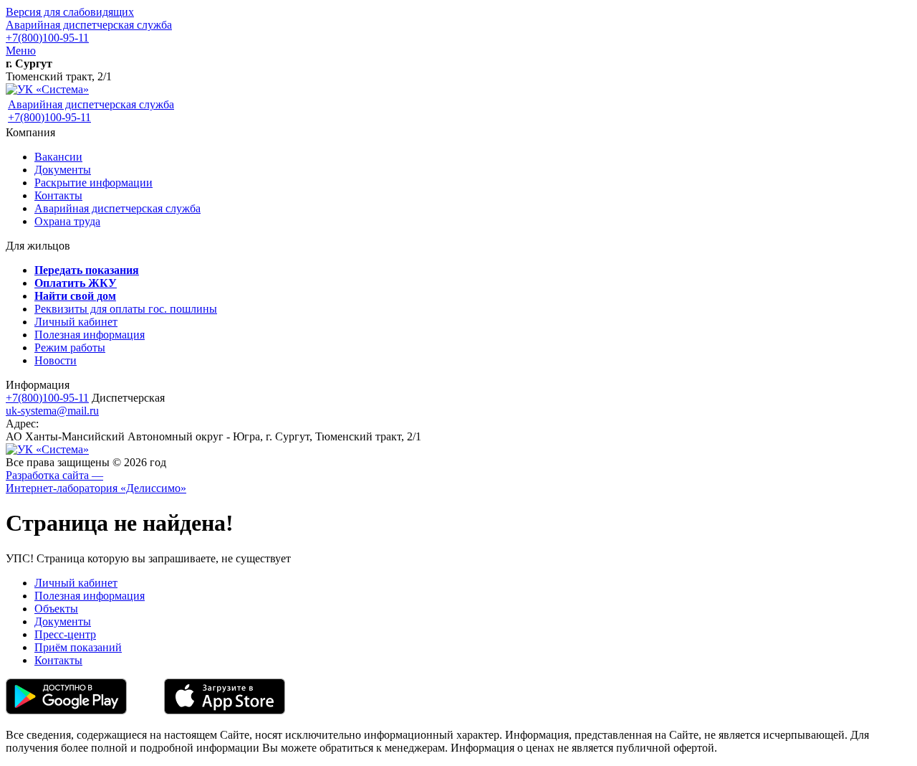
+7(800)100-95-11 (47, 38)
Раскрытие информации (93, 182)
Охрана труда (67, 221)
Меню (21, 50)
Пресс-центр (65, 634)
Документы (62, 170)
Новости (55, 360)
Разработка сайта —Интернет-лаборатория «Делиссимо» (96, 481)
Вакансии (58, 157)
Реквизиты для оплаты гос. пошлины (125, 309)
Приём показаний (78, 647)
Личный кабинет (75, 322)
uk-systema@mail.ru (52, 411)
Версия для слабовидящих (70, 12)
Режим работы (69, 347)
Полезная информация (89, 334)
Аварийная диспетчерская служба (89, 25)
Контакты (58, 195)
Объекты (56, 608)
